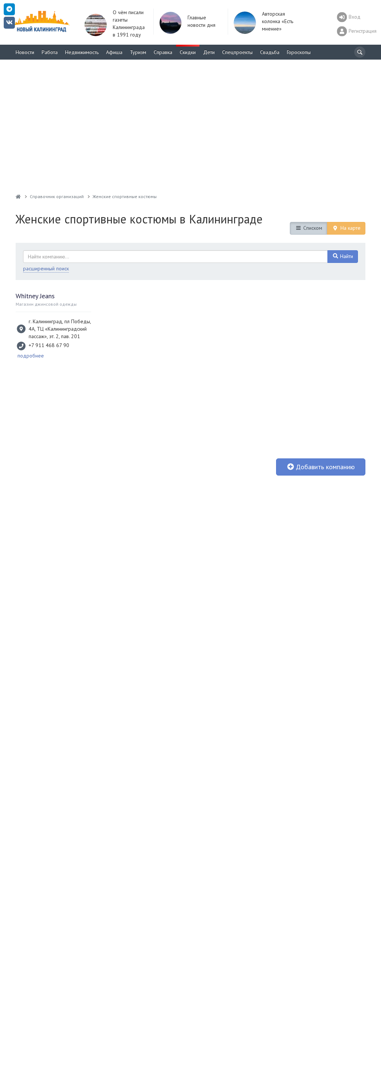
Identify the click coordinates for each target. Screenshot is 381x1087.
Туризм (138, 52)
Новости (25, 52)
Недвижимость (82, 52)
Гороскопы (299, 52)
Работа (50, 52)
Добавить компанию (324, 467)
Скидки (188, 52)
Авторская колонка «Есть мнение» (277, 21)
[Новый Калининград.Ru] (18, 196)
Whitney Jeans (35, 296)
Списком (312, 228)
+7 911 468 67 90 (49, 345)
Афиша (114, 52)
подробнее (30, 355)
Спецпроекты (237, 52)
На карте (350, 228)
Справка (163, 52)
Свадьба (269, 52)
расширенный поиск (46, 268)
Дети (209, 52)
